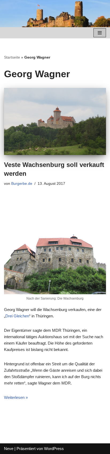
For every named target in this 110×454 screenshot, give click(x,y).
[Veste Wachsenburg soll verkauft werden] (55, 121)
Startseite (12, 57)
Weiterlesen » (16, 397)
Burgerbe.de (21, 184)
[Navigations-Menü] (99, 32)
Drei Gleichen (17, 316)
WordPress (54, 448)
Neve (8, 448)
